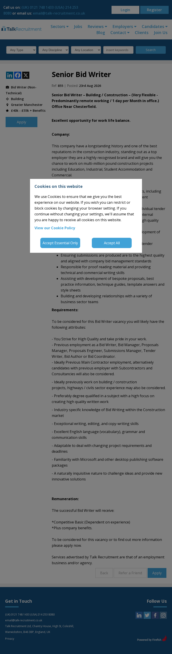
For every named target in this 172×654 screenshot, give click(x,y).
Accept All (112, 242)
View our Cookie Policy (54, 227)
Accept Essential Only (60, 242)
